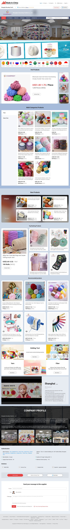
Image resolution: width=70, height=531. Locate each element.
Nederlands (41, 519)
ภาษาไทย (61, 519)
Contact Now (36, 94)
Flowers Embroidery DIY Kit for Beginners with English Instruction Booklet (59, 249)
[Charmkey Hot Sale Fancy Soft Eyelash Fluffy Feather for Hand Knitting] (58, 291)
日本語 (54, 519)
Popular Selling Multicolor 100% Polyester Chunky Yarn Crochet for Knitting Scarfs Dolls (12, 303)
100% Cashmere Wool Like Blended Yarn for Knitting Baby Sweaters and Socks (33, 211)
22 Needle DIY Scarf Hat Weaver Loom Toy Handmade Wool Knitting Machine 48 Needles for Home (12, 335)
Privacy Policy (55, 523)
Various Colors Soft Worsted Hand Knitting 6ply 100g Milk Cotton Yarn (34, 198)
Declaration (49, 523)
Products (10, 18)
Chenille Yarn (13, 453)
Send (14, 506)
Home (3, 18)
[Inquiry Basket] (56, 3)
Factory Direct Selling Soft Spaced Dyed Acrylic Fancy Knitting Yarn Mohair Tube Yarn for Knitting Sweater (59, 155)
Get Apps (60, 3)
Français (21, 519)
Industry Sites (47, 516)
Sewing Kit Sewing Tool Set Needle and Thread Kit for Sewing (58, 273)
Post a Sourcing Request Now (41, 506)
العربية (46, 519)
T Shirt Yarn (24, 453)
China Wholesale (33, 516)
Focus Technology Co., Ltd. (26, 523)
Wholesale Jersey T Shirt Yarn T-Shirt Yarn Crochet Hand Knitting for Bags (60, 211)
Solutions (22, 18)
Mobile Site (33, 517)
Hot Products (5, 516)
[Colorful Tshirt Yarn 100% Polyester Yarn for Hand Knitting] (35, 291)
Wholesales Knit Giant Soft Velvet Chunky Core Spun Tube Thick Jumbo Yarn (38, 249)
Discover (28, 18)
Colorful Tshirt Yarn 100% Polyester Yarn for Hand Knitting (34, 303)
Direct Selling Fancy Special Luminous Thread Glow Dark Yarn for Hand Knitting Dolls (25, 130)
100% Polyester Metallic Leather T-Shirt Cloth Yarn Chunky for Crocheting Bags (42, 179)
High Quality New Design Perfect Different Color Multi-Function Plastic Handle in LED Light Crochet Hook (57, 335)
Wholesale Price (41, 516)
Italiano (32, 519)
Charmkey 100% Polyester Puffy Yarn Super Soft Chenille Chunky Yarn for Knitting (42, 155)
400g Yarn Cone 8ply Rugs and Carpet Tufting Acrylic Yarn (14, 256)
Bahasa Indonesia (37, 520)
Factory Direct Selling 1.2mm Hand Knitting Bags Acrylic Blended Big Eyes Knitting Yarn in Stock (42, 130)
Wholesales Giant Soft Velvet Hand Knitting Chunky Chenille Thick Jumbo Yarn (44, 78)
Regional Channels (55, 516)
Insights (37, 517)
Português (16, 519)
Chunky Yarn (19, 453)
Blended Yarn (15, 451)
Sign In (41, 3)
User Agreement (43, 523)
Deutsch (36, 519)
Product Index (62, 516)
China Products (12, 516)
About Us (16, 18)
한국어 (50, 519)
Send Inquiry (56, 7)
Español (11, 519)
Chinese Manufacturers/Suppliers (23, 516)
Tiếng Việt (31, 520)
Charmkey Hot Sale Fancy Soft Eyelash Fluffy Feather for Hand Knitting (57, 303)
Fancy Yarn (21, 451)
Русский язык (26, 519)
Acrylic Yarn (26, 451)
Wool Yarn (7, 453)
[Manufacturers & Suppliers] (10, 2)
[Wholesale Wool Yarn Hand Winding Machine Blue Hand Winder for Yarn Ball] (35, 323)
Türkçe (65, 519)
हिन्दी (57, 519)
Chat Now (65, 7)
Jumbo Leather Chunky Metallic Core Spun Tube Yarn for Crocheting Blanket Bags (25, 179)
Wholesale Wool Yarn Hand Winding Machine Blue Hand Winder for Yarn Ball (34, 335)
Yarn (11, 451)
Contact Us (34, 18)
